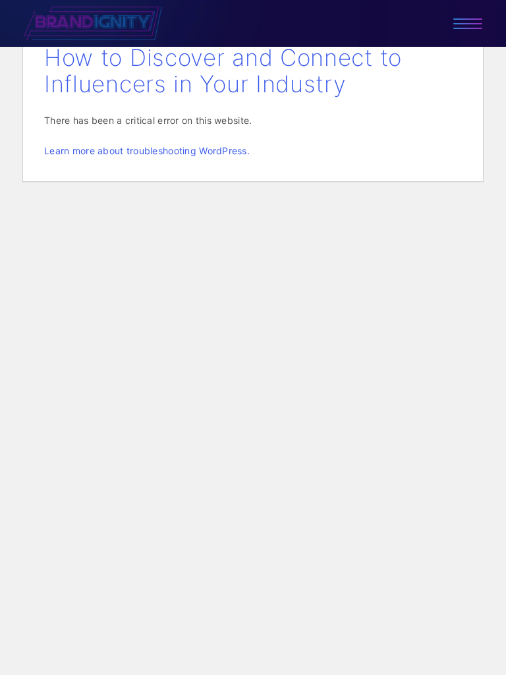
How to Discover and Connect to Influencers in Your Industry (223, 71)
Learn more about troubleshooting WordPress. (147, 150)
